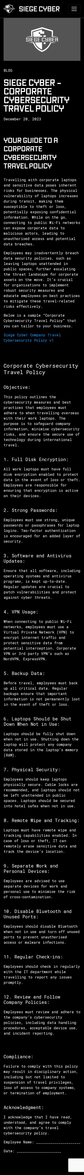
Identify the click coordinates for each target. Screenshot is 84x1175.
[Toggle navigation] (74, 8)
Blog (8, 70)
